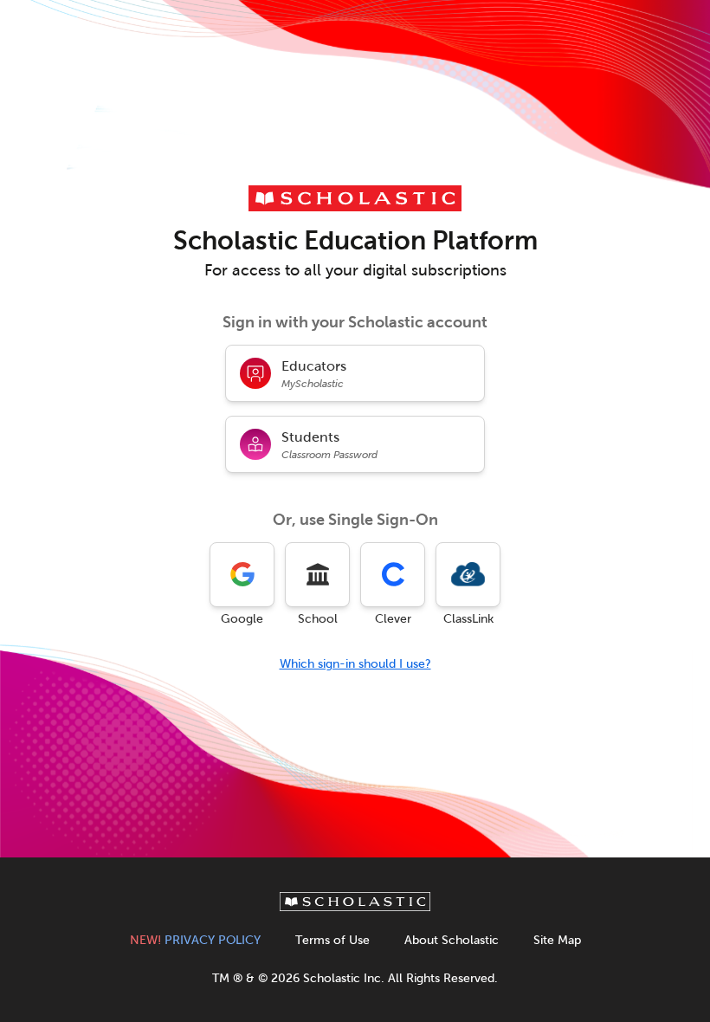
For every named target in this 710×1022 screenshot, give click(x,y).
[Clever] (392, 574)
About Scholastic (451, 940)
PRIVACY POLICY (195, 940)
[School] (317, 574)
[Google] (242, 574)
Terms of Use (332, 940)
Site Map (557, 940)
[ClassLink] (468, 574)
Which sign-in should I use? (355, 663)
